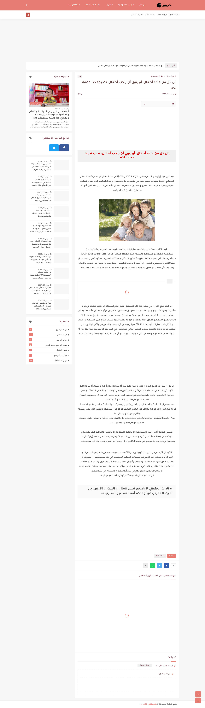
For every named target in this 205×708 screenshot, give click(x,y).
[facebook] (27, 5)
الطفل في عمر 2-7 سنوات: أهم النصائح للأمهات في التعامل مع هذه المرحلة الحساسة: (40, 167)
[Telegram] (43, 147)
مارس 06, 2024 (43, 208)
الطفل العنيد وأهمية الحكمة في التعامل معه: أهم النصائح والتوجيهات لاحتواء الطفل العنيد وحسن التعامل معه (40, 183)
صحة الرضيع (174, 15)
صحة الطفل (150, 15)
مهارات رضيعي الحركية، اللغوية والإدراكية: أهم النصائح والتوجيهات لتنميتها (41, 306)
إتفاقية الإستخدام (93, 5)
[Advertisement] (102, 40)
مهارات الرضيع (48, 355)
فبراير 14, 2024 (43, 300)
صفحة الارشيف (74, 5)
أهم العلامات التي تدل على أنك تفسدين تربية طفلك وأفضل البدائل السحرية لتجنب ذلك (40, 244)
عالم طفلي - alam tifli (148, 704)
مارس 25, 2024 (43, 269)
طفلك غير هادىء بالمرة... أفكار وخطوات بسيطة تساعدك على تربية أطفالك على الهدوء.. (40, 229)
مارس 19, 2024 (43, 161)
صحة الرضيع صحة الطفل (48, 344)
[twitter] (54, 147)
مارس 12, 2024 (43, 223)
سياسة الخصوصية (126, 5)
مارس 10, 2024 (43, 254)
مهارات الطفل (137, 15)
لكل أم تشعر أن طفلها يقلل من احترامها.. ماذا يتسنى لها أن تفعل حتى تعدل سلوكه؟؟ (40, 291)
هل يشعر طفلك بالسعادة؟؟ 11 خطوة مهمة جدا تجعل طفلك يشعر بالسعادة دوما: (40, 275)
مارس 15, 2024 (43, 177)
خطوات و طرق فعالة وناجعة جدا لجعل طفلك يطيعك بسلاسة (41, 213)
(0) (79, 94)
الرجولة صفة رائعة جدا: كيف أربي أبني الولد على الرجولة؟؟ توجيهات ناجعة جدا (40, 260)
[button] (166, 565)
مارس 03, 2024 (43, 238)
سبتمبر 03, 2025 (61, 109)
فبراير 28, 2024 (43, 285)
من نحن (142, 5)
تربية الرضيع (48, 329)
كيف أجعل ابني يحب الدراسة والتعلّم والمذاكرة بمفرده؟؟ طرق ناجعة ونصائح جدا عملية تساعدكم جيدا (49, 115)
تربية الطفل (162, 15)
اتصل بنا (109, 5)
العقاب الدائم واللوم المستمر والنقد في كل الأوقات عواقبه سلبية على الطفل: (129, 66)
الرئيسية (170, 77)
